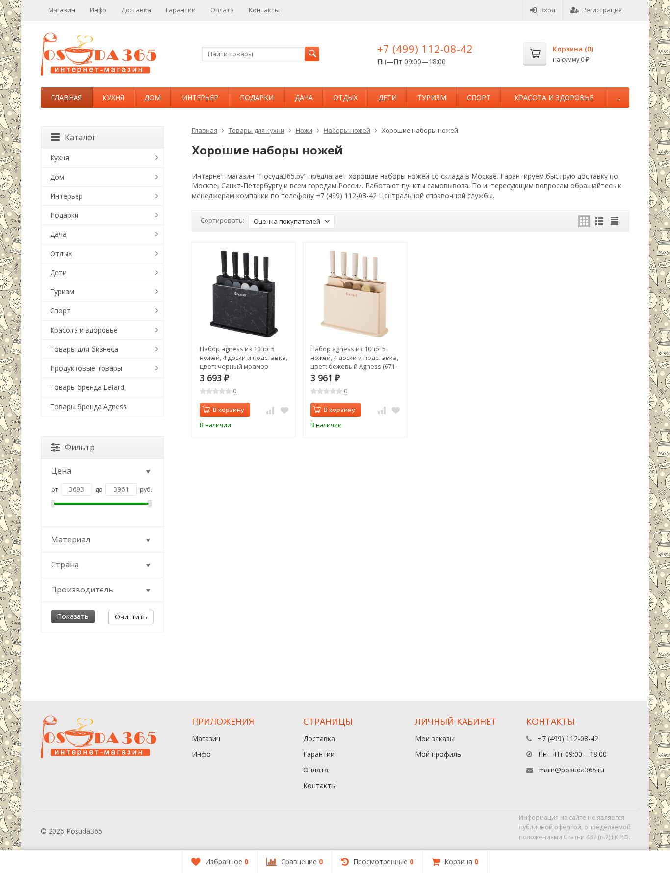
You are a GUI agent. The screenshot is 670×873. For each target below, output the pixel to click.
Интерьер (200, 97)
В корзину (228, 409)
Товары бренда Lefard (87, 387)
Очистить (131, 616)
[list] (599, 221)
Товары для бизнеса (84, 349)
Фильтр (80, 447)
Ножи (304, 130)
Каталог (80, 137)
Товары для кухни (256, 130)
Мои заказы (435, 738)
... (618, 97)
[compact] (614, 221)
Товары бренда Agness (88, 406)
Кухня (113, 97)
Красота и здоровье (554, 97)
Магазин (61, 9)
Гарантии (181, 9)
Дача (304, 97)
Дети (387, 97)
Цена (61, 471)
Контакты (264, 9)
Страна (65, 564)
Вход (547, 9)
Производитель (82, 589)
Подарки (257, 97)
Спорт (478, 97)
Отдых (345, 97)
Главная (66, 97)
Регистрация (602, 9)
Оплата (222, 9)
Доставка (136, 9)
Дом (152, 97)
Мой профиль (438, 754)
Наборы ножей (347, 130)
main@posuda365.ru (571, 769)
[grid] (584, 221)
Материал (70, 539)
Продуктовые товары (86, 368)
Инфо (98, 9)
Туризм (431, 97)
